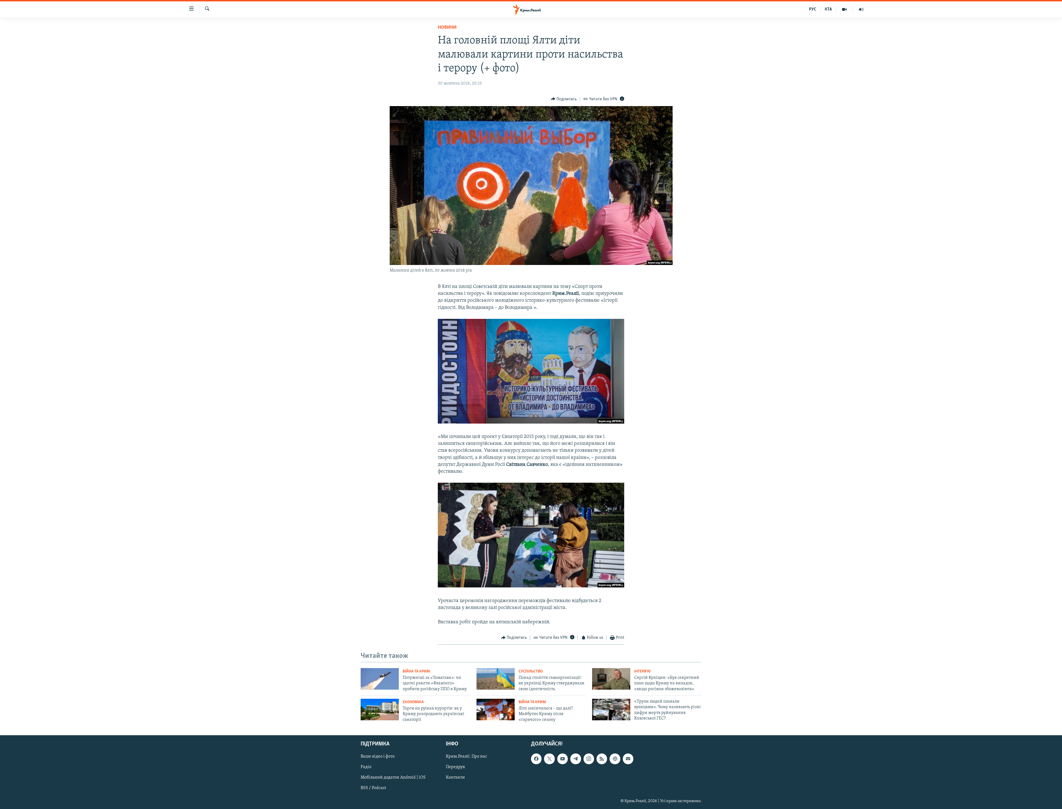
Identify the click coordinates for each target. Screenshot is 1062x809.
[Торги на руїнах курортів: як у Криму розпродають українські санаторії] (380, 709)
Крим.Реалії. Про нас (466, 757)
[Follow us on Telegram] (575, 759)
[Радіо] (861, 9)
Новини (447, 27)
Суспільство (531, 671)
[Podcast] (615, 759)
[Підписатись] (628, 759)
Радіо (366, 767)
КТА (828, 9)
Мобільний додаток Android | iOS (393, 778)
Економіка (413, 702)
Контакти (455, 778)
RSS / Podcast (373, 788)
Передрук (455, 767)
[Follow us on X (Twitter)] (549, 759)
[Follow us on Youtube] (562, 759)
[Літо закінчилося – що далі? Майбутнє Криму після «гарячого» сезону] (496, 709)
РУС (812, 9)
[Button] (564, 99)
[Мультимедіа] (844, 9)
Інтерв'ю (642, 671)
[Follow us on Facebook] (536, 759)
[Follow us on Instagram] (589, 759)
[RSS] (602, 759)
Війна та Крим (416, 671)
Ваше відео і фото (378, 757)
